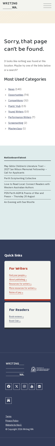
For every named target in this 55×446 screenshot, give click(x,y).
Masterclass (15, 128)
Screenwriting (15, 122)
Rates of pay (15, 292)
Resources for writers (19, 283)
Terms (8, 416)
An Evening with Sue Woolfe (19, 201)
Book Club (14, 320)
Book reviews (15, 316)
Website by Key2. (14, 425)
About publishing (17, 279)
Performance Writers (19, 117)
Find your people (17, 275)
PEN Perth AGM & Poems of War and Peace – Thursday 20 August (24, 194)
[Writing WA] (10, 5)
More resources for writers (22, 288)
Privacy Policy (12, 420)
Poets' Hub (14, 106)
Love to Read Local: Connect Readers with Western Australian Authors (27, 185)
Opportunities (15, 94)
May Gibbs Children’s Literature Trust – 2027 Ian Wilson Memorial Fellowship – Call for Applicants (25, 169)
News (11, 89)
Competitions (15, 100)
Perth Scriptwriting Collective (20, 178)
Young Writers (16, 111)
